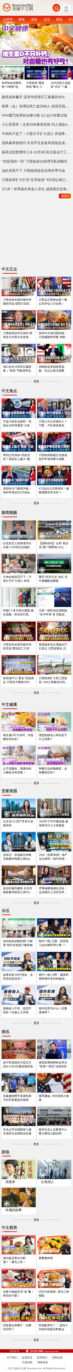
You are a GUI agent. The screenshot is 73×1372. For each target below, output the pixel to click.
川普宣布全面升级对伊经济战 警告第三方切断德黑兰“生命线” (17, 646)
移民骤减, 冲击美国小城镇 (54, 1097)
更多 (65, 196)
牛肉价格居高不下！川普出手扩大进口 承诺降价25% (17, 579)
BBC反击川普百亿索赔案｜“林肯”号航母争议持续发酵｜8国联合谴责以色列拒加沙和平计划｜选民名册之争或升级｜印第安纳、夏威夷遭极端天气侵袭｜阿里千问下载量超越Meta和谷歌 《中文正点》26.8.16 (18, 369)
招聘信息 (57, 1357)
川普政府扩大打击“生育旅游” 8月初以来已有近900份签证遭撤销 (36, 180)
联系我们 (42, 1357)
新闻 (21, 19)
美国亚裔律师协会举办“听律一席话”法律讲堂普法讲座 (54, 1064)
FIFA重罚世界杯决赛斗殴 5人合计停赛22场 (34, 115)
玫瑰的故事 (13, 1210)
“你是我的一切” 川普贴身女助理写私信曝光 (34, 161)
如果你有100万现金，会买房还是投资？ (18, 976)
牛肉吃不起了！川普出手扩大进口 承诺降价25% (36, 134)
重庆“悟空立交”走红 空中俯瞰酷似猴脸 (53, 578)
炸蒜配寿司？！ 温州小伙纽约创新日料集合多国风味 (53, 1327)
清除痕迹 (42, 1362)
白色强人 (47, 1182)
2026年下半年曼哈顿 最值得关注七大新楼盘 (53, 823)
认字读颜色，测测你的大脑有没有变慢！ (17, 770)
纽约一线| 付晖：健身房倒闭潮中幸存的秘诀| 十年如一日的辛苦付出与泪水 (54, 977)
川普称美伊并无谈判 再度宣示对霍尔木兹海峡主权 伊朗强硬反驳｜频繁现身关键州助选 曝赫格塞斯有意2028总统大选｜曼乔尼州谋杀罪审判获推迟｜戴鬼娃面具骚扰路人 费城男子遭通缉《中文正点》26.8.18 (17, 335)
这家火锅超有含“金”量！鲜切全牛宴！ (18, 1293)
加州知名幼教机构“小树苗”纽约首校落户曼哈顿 (11, 85)
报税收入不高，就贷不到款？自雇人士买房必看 (17, 1010)
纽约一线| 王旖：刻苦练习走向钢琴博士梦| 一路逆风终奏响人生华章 (54, 943)
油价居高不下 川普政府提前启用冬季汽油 (33, 171)
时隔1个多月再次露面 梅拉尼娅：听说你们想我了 (18, 612)
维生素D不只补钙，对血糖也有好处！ (18, 737)
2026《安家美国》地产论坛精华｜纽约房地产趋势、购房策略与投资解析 (53, 857)
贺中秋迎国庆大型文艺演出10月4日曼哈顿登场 (18, 1064)
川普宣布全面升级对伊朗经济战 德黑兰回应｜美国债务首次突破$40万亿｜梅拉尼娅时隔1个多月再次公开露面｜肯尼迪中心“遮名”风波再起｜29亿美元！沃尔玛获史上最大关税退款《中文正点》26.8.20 (18, 302)
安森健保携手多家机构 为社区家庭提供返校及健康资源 (17, 1098)
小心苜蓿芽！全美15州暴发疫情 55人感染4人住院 (36, 124)
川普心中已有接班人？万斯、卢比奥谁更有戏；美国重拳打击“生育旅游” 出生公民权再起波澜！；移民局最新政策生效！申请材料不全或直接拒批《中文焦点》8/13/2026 (54, 423)
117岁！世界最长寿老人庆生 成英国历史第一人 (36, 189)
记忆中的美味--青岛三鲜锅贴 (54, 1293)
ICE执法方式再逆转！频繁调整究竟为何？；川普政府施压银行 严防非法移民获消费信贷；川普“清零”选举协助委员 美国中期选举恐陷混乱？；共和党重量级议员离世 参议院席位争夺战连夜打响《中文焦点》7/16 (54, 490)
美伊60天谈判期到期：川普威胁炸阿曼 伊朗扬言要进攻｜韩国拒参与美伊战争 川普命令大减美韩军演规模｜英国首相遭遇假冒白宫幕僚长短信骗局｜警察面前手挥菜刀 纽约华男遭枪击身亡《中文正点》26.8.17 (54, 335)
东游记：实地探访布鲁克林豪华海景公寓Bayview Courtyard (18, 857)
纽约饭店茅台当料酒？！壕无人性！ (14, 1260)
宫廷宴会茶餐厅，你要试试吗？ (17, 1327)
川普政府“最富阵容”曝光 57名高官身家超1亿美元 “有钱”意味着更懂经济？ (36, 85)
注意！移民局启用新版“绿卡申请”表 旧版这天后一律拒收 (53, 612)
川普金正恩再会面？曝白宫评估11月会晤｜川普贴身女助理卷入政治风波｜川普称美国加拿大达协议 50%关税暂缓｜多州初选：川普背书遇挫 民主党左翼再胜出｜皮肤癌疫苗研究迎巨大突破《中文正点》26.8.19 (53, 302)
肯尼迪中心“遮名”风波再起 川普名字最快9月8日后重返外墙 (18, 680)
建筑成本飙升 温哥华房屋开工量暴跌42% (33, 97)
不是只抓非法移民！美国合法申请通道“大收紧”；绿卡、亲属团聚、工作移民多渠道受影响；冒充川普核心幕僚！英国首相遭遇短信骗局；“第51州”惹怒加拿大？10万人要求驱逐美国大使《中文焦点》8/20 (18, 423)
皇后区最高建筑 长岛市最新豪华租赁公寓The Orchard (18, 890)
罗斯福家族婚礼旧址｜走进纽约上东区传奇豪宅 (53, 890)
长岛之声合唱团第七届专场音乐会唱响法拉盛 (17, 1131)
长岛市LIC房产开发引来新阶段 (18, 823)
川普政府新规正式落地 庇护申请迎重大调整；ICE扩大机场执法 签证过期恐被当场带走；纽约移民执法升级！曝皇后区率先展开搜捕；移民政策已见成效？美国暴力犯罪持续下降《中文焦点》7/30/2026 (54, 457)
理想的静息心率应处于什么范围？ (53, 737)
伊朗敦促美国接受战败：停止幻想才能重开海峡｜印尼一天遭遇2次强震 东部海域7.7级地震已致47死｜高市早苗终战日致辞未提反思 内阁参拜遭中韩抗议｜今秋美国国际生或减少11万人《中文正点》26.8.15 (54, 369)
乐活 (47, 19)
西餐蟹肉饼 (46, 1258)
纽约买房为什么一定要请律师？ (53, 1010)
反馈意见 (27, 1357)
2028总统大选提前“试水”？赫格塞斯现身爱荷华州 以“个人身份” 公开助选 (61, 85)
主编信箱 (27, 1362)
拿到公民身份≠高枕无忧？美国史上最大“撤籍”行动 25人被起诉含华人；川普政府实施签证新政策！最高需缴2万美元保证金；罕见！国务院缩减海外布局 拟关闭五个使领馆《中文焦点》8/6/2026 (18, 457)
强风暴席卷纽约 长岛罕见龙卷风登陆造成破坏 (36, 143)
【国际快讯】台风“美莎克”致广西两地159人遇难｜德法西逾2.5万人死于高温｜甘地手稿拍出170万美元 (54, 545)
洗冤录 (10, 1182)
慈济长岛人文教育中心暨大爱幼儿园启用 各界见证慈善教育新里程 (53, 1131)
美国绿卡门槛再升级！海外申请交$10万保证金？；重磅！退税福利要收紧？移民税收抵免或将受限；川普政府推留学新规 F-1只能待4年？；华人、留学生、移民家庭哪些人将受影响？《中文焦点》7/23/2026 (18, 490)
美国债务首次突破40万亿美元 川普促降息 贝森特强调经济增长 (54, 646)
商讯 (59, 19)
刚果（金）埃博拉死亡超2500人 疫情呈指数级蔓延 (36, 106)
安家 (34, 19)
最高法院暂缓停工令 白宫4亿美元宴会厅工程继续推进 (36, 152)
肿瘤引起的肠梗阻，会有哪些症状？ (53, 770)
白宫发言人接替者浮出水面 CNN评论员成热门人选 (17, 545)
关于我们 (12, 1357)
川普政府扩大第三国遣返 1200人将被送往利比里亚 (53, 680)
